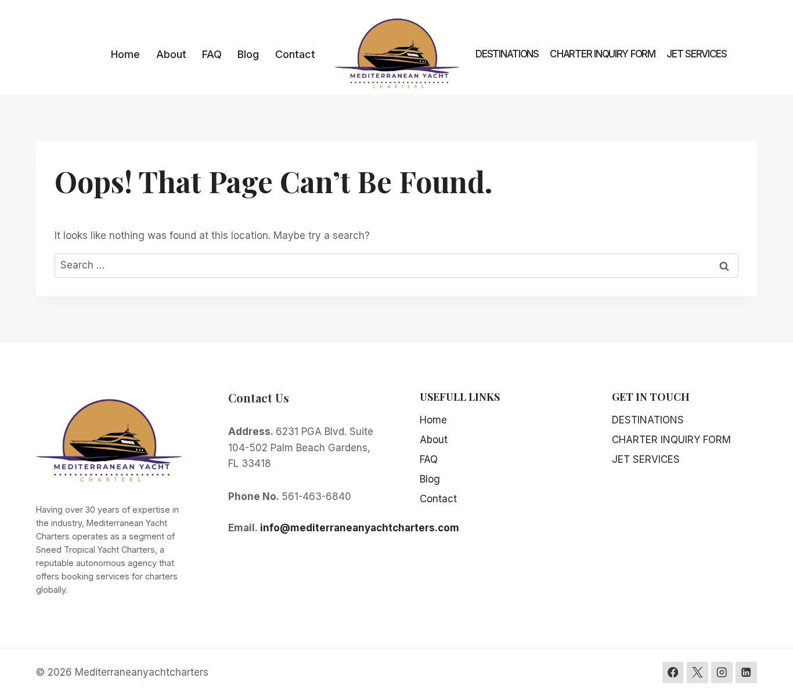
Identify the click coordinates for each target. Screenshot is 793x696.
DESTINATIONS (507, 54)
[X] (697, 672)
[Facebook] (673, 672)
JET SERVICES (696, 54)
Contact (295, 54)
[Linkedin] (746, 672)
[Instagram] (722, 672)
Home (125, 54)
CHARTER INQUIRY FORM (602, 54)
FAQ (212, 54)
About (171, 54)
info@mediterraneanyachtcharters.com (359, 528)
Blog (248, 54)
